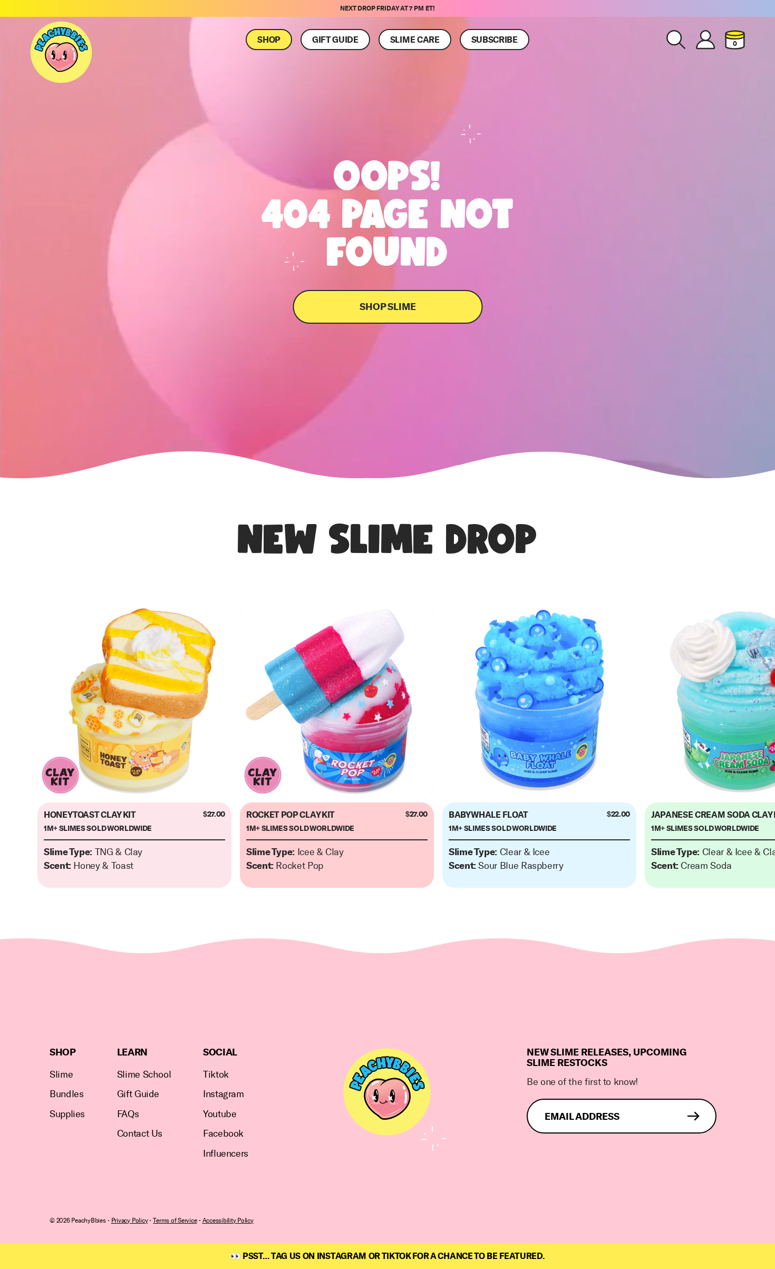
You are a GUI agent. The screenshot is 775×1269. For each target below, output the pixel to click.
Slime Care (415, 40)
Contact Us (139, 1133)
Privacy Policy (129, 1220)
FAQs (128, 1114)
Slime (61, 1074)
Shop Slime (388, 307)
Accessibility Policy (228, 1220)
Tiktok (216, 1074)
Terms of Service (175, 1220)
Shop (268, 40)
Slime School (144, 1074)
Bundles (66, 1094)
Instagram (223, 1094)
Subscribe (494, 40)
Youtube (219, 1114)
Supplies (67, 1114)
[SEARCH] (676, 39)
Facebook (223, 1133)
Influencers (225, 1153)
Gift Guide (335, 40)
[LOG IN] (705, 39)
